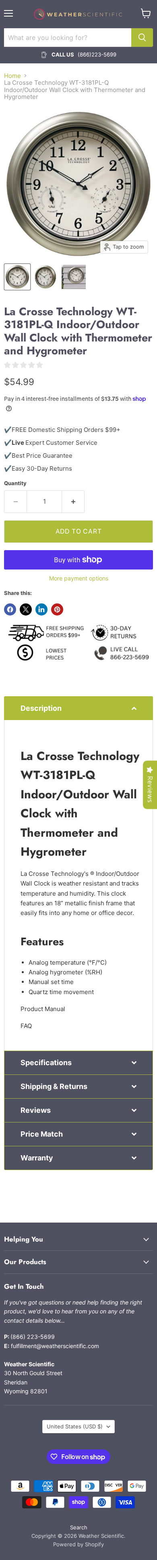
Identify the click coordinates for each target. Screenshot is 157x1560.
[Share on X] (26, 609)
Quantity (15, 483)
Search (78, 1527)
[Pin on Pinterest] (57, 609)
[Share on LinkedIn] (41, 609)
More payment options (78, 578)
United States (75, 1426)
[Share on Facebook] (10, 609)
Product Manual (43, 1009)
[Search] (142, 37)
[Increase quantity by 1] (73, 501)
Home (12, 75)
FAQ (26, 1026)
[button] (78, 708)
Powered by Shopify (78, 1544)
